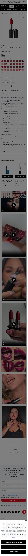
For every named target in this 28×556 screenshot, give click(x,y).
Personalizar (14, 551)
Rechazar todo (13, 547)
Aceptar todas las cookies (14, 542)
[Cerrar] (26, 521)
